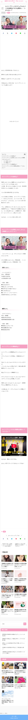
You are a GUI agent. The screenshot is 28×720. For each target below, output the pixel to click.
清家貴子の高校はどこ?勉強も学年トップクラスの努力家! (13, 639)
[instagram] (15, 716)
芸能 (8, 12)
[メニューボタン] (1, 1)
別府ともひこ (9, 161)
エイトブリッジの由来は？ (9, 156)
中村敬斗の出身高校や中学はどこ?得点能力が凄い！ (13, 648)
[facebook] (12, 716)
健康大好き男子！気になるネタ (14, 1)
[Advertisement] (14, 51)
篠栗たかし (8, 162)
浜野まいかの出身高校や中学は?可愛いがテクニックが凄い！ (13, 644)
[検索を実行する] (24, 624)
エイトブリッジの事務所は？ (10, 164)
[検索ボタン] (26, 1)
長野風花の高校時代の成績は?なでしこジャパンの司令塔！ (13, 635)
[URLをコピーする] (25, 33)
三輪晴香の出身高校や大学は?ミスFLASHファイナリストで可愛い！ (13, 652)
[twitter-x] (14, 716)
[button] (3, 33)
